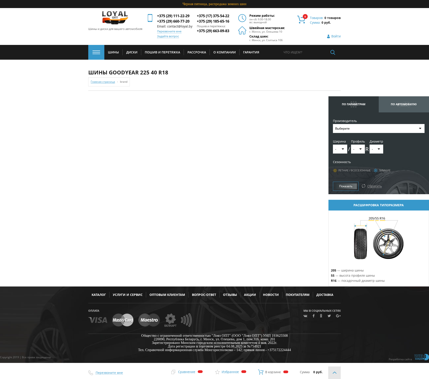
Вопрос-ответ (204, 295)
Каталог (99, 295)
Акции (250, 295)
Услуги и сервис (128, 295)
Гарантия (251, 52)
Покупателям (297, 295)
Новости (271, 295)
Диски (131, 52)
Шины (113, 52)
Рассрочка (196, 52)
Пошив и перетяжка (162, 52)
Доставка (324, 295)
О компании (224, 52)
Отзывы (230, 295)
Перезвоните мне (169, 31)
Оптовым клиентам (167, 295)
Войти (336, 36)
